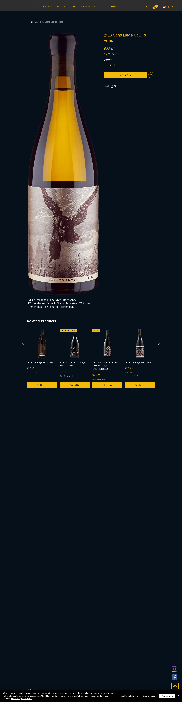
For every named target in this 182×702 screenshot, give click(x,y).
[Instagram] (174, 669)
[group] (91, 358)
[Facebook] (174, 677)
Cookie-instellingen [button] (129, 695)
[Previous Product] (23, 343)
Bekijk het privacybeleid (21, 698)
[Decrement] (106, 65)
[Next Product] (159, 343)
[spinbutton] (110, 65)
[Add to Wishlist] (151, 75)
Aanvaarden (167, 695)
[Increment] (115, 65)
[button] (155, 7)
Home (30, 22)
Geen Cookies (148, 695)
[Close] (178, 696)
